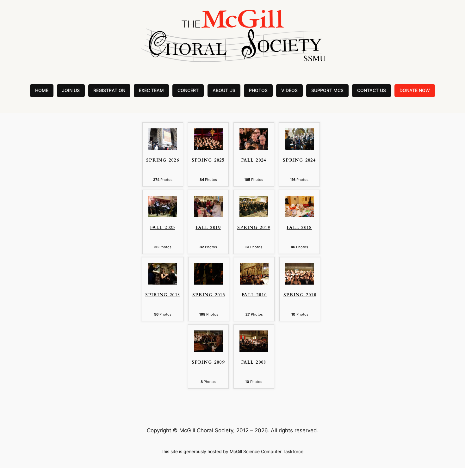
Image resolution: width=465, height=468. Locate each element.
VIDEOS (289, 90)
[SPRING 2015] (208, 283)
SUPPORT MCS (327, 90)
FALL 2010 (254, 295)
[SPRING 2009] (208, 350)
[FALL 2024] (253, 148)
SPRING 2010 (299, 295)
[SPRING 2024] (299, 148)
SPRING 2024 (299, 160)
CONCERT (188, 90)
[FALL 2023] (162, 215)
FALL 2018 (299, 228)
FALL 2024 (253, 160)
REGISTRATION (109, 90)
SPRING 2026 (162, 160)
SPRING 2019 (253, 228)
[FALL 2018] (299, 215)
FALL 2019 (208, 228)
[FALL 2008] (253, 350)
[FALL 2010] (254, 283)
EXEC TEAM (151, 90)
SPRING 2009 (208, 362)
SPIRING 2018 (162, 295)
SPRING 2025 (208, 160)
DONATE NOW (415, 90)
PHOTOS (258, 90)
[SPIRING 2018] (162, 283)
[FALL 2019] (208, 215)
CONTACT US (371, 90)
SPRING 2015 (208, 295)
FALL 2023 (162, 228)
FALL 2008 (253, 362)
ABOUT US (224, 90)
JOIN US (71, 90)
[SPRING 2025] (208, 148)
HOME (41, 90)
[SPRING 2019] (253, 215)
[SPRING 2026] (162, 148)
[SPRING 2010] (299, 283)
